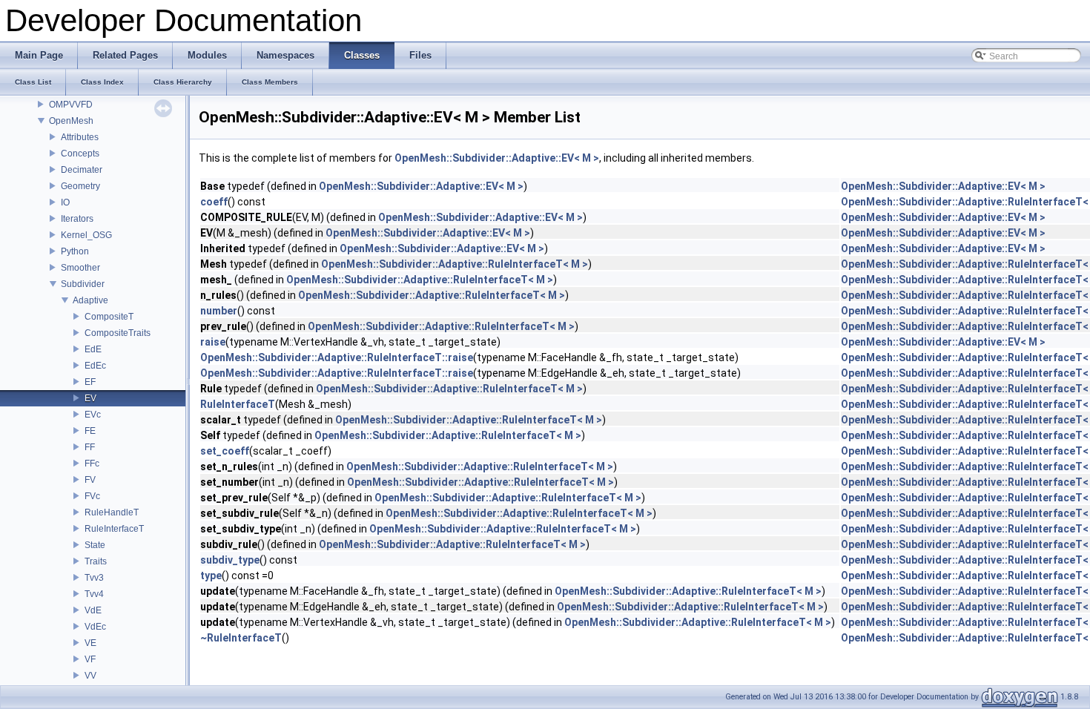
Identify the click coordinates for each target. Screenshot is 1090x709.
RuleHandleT (112, 512)
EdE (93, 349)
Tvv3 (94, 578)
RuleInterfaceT (114, 529)
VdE (93, 610)
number (218, 311)
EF (90, 382)
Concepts (80, 153)
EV (90, 398)
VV (90, 675)
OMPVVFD (71, 104)
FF (90, 447)
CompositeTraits (118, 333)
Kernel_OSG (86, 235)
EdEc (95, 365)
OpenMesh (71, 121)
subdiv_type (230, 560)
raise (212, 342)
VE (90, 643)
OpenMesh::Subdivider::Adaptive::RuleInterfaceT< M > (454, 264)
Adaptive (90, 300)
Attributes (80, 137)
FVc (92, 496)
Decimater (81, 170)
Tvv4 (94, 594)
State (95, 545)
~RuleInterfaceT (241, 638)
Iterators (77, 219)
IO (65, 202)
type (211, 575)
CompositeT (109, 316)
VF (90, 659)
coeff (214, 202)
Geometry (80, 186)
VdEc (95, 626)
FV (90, 480)
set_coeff (224, 451)
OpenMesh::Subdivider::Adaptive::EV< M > (496, 158)
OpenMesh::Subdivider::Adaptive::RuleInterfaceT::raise (336, 357)
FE (90, 431)
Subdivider (83, 284)
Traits (96, 561)
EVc (93, 414)
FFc (92, 463)
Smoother (80, 268)
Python (75, 251)
